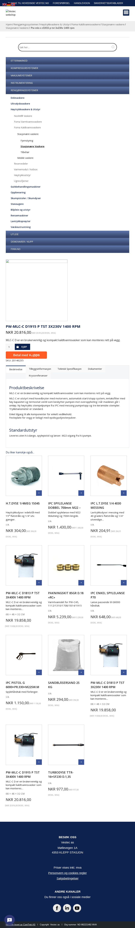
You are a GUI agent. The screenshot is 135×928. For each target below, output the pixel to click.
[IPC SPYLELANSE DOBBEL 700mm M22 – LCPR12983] (81, 493)
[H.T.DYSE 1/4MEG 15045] (39, 493)
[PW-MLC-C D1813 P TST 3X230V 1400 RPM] (124, 672)
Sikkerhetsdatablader (108, 3)
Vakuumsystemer (21, 75)
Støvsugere (17, 204)
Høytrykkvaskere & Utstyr (55, 24)
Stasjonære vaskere (113, 24)
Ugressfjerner (21, 180)
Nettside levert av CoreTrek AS (20, 924)
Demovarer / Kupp (22, 241)
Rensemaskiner (19, 215)
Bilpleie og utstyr (20, 209)
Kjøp (24, 346)
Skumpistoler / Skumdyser (26, 198)
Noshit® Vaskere (23, 115)
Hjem (9, 24)
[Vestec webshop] (14, 14)
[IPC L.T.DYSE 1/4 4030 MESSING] (124, 493)
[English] (4, 4)
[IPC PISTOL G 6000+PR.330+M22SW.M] (39, 672)
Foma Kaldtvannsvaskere (86, 24)
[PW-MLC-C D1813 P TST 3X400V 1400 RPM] (39, 582)
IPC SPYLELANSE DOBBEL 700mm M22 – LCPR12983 (64, 507)
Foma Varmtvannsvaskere (28, 121)
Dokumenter (95, 368)
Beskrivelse (15, 369)
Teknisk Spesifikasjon (69, 368)
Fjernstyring (27, 140)
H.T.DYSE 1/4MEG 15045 (23, 503)
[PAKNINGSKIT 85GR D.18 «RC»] (81, 582)
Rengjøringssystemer (26, 24)
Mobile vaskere (25, 157)
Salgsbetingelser (68, 878)
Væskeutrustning (21, 227)
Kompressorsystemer (24, 68)
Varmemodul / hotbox (25, 169)
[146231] (37, 290)
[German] (9, 4)
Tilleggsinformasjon (40, 368)
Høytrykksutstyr (22, 175)
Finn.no (15, 249)
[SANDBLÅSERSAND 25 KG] (81, 672)
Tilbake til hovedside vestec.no (28, 3)
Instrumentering (22, 82)
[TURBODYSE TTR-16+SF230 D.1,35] (81, 762)
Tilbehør (25, 152)
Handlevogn (82, 3)
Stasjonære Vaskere (17, 27)
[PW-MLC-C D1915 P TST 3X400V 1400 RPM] (39, 762)
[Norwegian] (13, 4)
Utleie (14, 234)
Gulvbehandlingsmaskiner (25, 186)
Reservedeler (21, 163)
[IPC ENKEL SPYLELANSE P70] (124, 582)
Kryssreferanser (38, 375)
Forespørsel (61, 3)
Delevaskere (17, 97)
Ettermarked (19, 60)
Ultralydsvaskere (20, 103)
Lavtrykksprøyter (20, 221)
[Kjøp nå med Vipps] (26, 354)
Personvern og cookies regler (67, 873)
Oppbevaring (18, 192)
